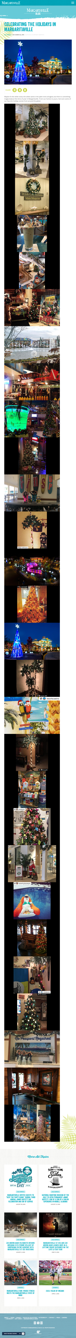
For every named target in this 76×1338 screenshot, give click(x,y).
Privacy (18, 1317)
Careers (64, 1317)
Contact (52, 1317)
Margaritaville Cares (31, 1318)
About (6, 1317)
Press (58, 1317)
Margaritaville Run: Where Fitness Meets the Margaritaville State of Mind (20, 1293)
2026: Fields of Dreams (55, 1291)
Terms (12, 1317)
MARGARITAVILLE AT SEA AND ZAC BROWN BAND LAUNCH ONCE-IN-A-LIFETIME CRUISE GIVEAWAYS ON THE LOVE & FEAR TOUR (55, 1246)
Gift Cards (18, 1318)
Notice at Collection (30, 1317)
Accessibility (43, 1317)
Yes (20, 1333)
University (9, 1318)
